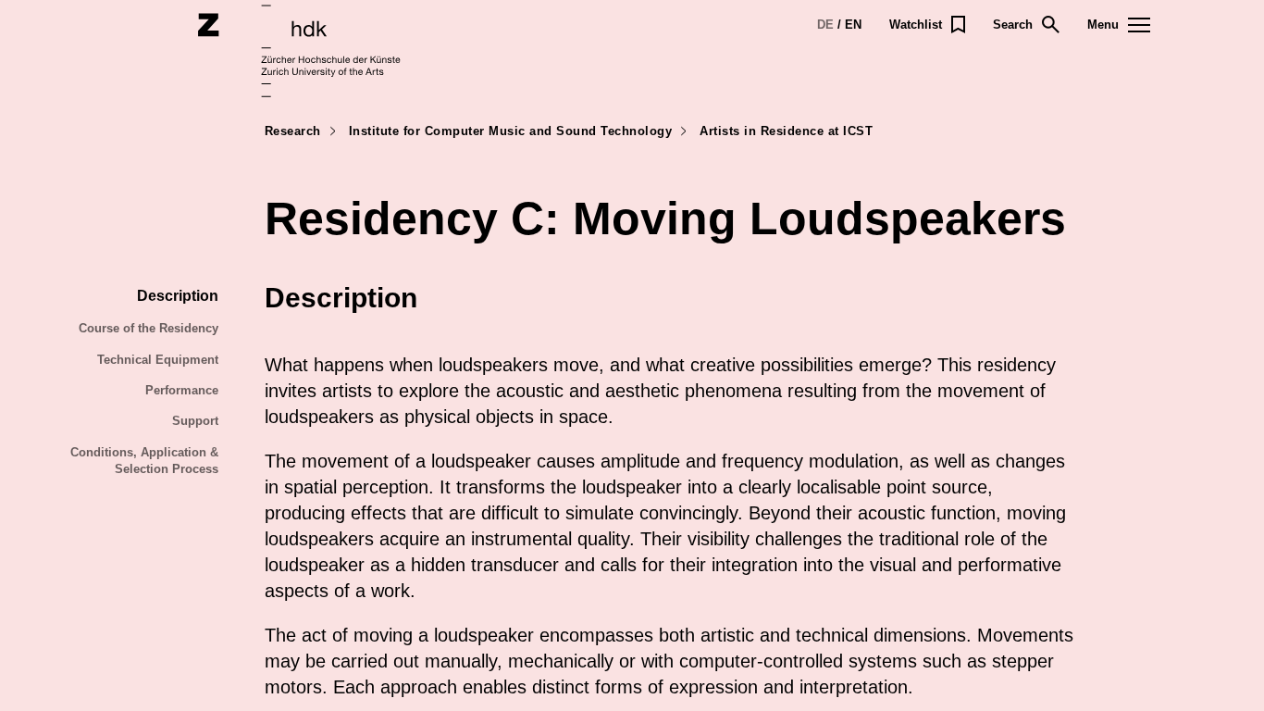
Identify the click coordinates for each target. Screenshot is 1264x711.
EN (853, 24)
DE (825, 24)
